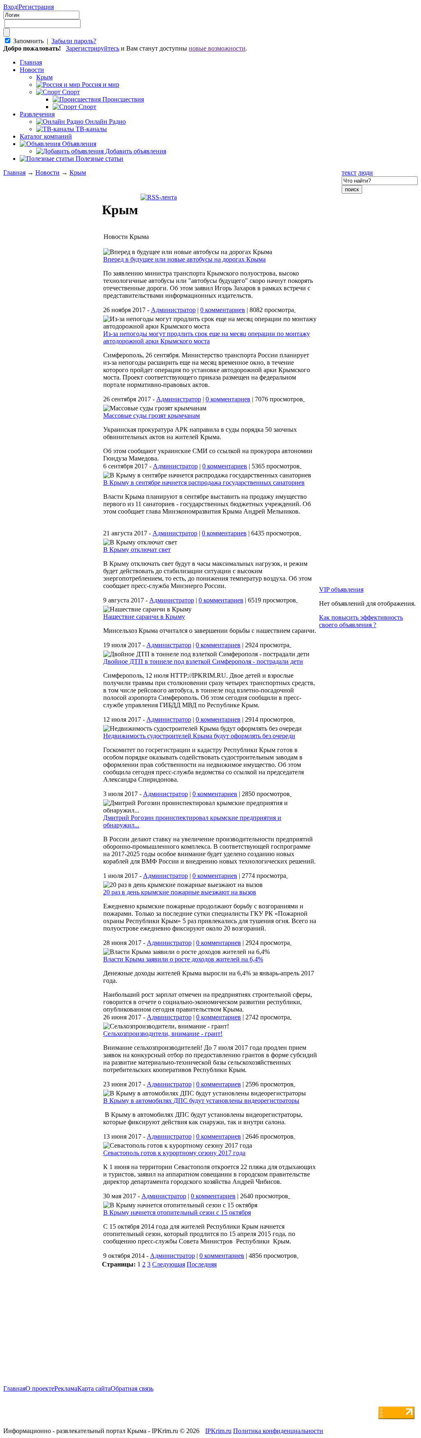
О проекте (39, 1388)
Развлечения (37, 114)
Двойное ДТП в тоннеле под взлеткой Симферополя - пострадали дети (203, 661)
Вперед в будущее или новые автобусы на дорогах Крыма (184, 259)
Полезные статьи (98, 158)
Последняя (202, 1264)
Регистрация (36, 6)
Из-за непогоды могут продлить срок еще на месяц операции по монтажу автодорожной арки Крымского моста (206, 337)
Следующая (168, 1264)
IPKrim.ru (218, 1430)
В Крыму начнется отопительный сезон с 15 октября (177, 1212)
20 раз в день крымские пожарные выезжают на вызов (179, 892)
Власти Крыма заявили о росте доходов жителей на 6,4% (183, 959)
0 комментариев (222, 309)
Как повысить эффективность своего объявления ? (361, 621)
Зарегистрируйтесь (92, 48)
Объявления (78, 143)
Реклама (65, 1388)
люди (365, 172)
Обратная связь (132, 1388)
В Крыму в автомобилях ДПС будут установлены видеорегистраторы (201, 1100)
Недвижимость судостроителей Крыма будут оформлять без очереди (199, 735)
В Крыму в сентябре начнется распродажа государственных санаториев (204, 482)
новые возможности (217, 48)
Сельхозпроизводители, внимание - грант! (162, 1033)
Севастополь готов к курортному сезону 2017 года (174, 1152)
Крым (77, 172)
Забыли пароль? (73, 40)
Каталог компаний (46, 136)
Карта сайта (94, 1388)
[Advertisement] (52, 730)
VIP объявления (341, 589)
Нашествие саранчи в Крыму (144, 616)
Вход (10, 6)
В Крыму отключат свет (137, 549)
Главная (14, 172)
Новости (32, 69)
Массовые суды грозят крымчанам (151, 415)
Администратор (173, 309)
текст (349, 172)
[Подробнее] (295, 309)
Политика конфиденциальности (278, 1430)
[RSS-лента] (159, 197)
